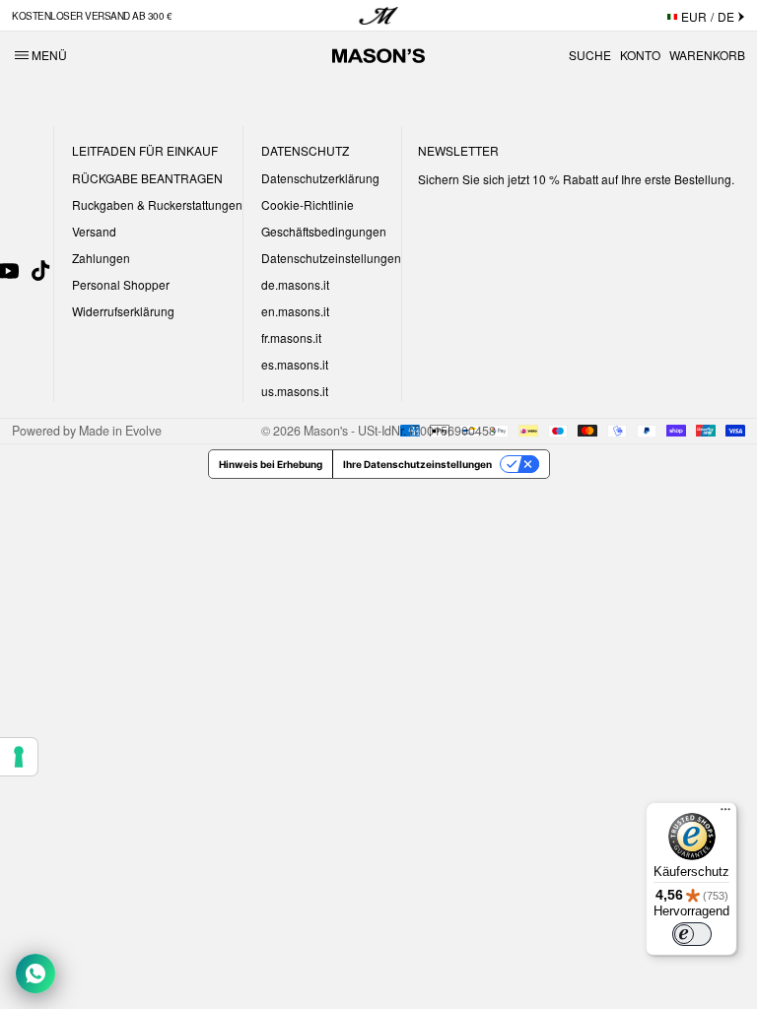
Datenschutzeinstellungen (331, 257)
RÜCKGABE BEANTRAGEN (147, 177)
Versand (94, 231)
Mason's (327, 430)
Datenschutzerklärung (320, 177)
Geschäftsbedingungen (323, 231)
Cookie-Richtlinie (307, 204)
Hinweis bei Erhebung (270, 464)
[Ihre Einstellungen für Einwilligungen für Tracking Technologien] (18, 756)
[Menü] (725, 814)
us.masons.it (294, 390)
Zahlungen (101, 257)
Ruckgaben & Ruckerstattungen (157, 204)
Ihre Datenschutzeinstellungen (417, 464)
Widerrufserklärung (123, 311)
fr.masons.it (291, 337)
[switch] (692, 934)
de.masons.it (295, 284)
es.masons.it (294, 364)
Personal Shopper (121, 284)
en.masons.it (295, 311)
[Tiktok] (40, 271)
